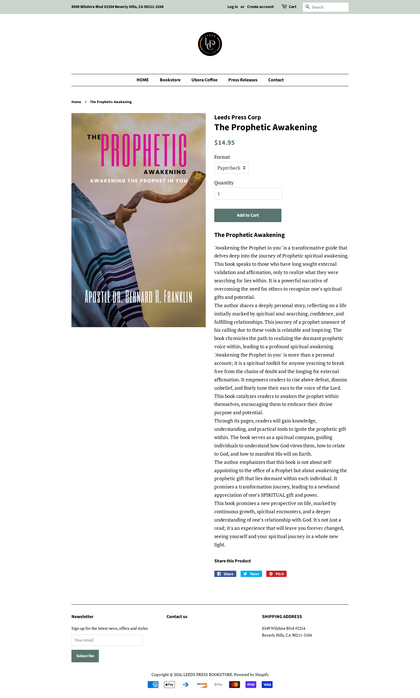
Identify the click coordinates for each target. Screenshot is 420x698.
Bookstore (170, 80)
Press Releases (242, 80)
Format (222, 157)
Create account (260, 7)
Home (76, 101)
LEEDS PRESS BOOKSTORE (207, 674)
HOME (143, 80)
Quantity (224, 182)
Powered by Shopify (251, 674)
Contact (276, 80)
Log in (232, 7)
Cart (292, 7)
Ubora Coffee (204, 80)
